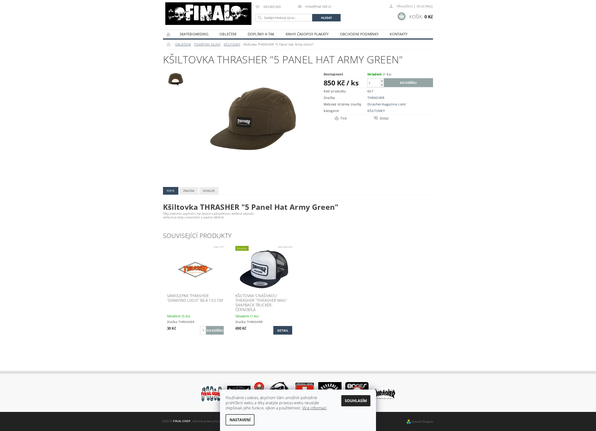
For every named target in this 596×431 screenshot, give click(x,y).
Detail (282, 330)
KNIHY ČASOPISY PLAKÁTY (307, 34)
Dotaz (384, 118)
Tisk (343, 118)
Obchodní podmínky (359, 34)
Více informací (314, 408)
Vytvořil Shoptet (422, 422)
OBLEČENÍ (228, 34)
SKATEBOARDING (194, 34)
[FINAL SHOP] (208, 13)
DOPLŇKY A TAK (261, 34)
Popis (171, 191)
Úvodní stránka (168, 34)
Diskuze (209, 191)
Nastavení (240, 419)
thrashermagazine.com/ (386, 104)
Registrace (425, 6)
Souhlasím (356, 400)
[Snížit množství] (382, 85)
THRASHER (376, 97)
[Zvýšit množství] (382, 80)
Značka (189, 191)
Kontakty (399, 34)
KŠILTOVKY (376, 111)
